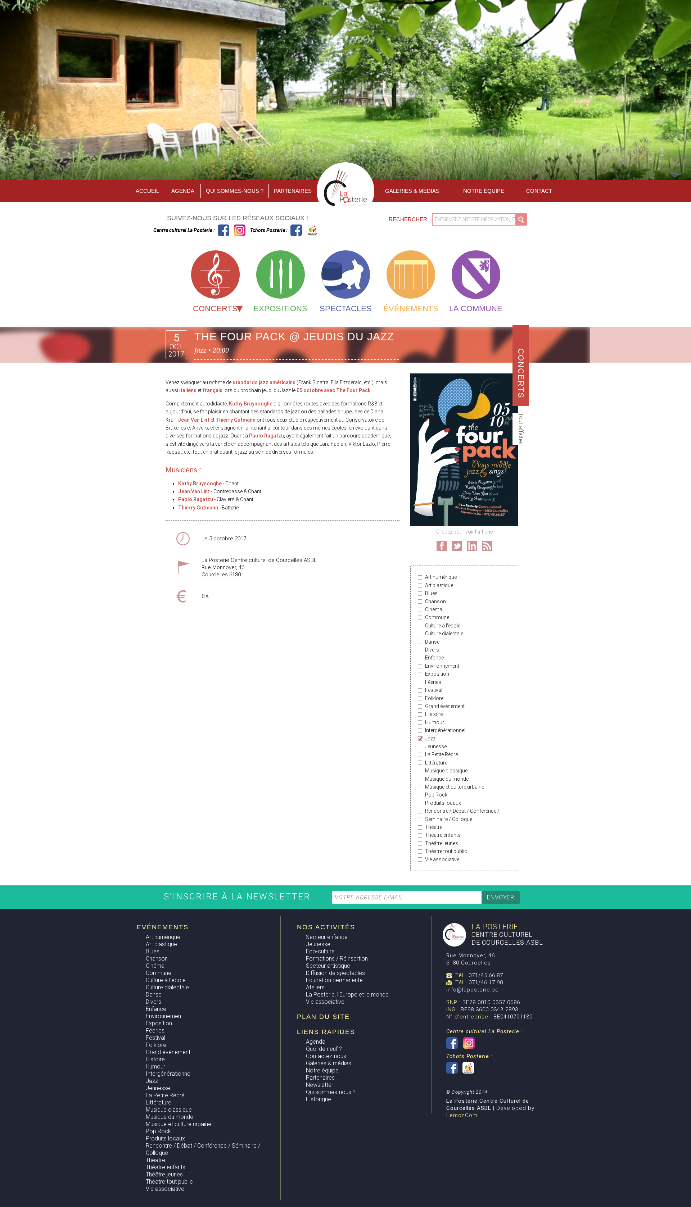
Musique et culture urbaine (454, 787)
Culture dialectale (444, 633)
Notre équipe (483, 191)
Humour (434, 722)
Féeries (433, 682)
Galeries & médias (328, 1063)
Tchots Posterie (304, 230)
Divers (432, 650)
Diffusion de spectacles (335, 973)
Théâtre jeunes (441, 843)
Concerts (215, 308)
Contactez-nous (326, 1056)
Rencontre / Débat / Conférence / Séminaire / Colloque (462, 815)
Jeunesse (436, 746)
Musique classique (446, 770)
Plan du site (323, 1016)
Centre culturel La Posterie (223, 230)
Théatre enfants (443, 835)
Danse (432, 642)
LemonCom (462, 1115)
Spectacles (346, 308)
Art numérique (441, 577)
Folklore (434, 698)
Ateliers (315, 987)
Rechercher (409, 219)
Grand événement (445, 706)
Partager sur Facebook (442, 546)
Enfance (434, 658)
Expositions (280, 308)
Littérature (436, 763)
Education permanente (334, 980)
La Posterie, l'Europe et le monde (347, 994)
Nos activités (326, 927)
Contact (539, 191)
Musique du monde (447, 779)
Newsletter (319, 1084)
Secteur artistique (328, 965)
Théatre (433, 827)
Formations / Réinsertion (337, 958)
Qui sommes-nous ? (234, 191)
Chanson (435, 601)
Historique (318, 1099)
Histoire (434, 714)
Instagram (239, 230)
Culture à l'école (442, 626)
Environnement (442, 666)
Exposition (437, 674)
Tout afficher (521, 429)
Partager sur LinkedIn (472, 546)
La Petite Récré (441, 754)
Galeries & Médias (412, 191)
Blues (431, 593)
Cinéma (433, 609)
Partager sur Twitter (457, 546)
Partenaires (293, 191)
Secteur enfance (327, 937)
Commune (437, 617)
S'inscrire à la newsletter (239, 896)
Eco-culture (320, 951)
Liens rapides (326, 1031)
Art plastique (439, 585)
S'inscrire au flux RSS (487, 546)
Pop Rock (436, 795)
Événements (410, 308)
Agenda (182, 191)
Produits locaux (443, 803)
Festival (433, 690)
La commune (475, 308)
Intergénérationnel (445, 730)
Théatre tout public (446, 851)
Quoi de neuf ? (324, 1048)
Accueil (147, 191)
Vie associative (442, 859)
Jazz (430, 738)
